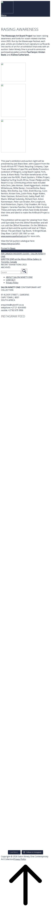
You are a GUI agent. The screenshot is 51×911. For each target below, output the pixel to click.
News (12, 248)
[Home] (7, 12)
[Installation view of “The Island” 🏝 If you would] (25, 595)
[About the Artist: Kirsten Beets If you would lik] (25, 728)
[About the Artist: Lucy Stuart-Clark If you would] (25, 335)
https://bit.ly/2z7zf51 (10, 243)
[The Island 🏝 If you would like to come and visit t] (25, 753)
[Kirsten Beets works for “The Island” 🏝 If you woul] (25, 806)
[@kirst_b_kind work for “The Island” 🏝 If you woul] (25, 644)
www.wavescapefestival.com (14, 236)
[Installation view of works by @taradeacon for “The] (25, 572)
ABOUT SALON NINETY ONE (19, 277)
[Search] (24, 271)
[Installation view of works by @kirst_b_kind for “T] (25, 618)
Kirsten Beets (25, 251)
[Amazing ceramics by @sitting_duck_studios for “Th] (25, 364)
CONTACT (10, 280)
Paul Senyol (36, 251)
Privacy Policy (12, 282)
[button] (25, 264)
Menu (3, 15)
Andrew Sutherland (10, 251)
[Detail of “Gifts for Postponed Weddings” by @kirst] (25, 503)
